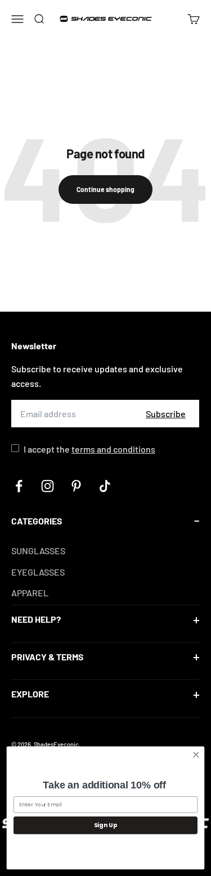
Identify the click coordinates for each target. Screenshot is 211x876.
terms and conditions (113, 449)
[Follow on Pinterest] (76, 486)
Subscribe (166, 413)
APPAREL (29, 592)
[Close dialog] (196, 755)
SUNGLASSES (38, 550)
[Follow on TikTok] (105, 486)
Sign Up (106, 825)
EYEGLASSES (38, 572)
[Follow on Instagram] (47, 486)
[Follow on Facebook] (18, 486)
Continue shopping (105, 189)
